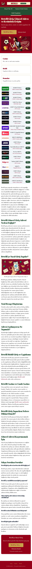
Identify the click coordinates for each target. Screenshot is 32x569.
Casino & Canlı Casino (21, 9)
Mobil (20, 563)
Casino (15, 563)
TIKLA (27, 88)
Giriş (11, 563)
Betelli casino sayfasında (22, 402)
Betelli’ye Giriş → (16, 545)
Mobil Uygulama (16, 13)
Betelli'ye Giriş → (9, 32)
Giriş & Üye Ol (8, 9)
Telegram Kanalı (22, 32)
